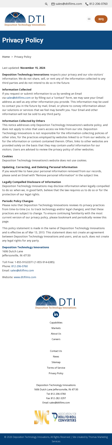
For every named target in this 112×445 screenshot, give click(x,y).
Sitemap (56, 362)
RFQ (101, 19)
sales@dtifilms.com (18, 97)
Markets (56, 328)
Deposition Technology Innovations (25, 247)
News (56, 356)
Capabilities (56, 322)
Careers (56, 339)
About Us (56, 333)
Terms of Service (56, 367)
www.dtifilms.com (25, 277)
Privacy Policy (56, 373)
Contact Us (56, 351)
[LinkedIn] (56, 314)
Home (6, 56)
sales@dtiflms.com (22, 270)
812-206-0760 (19, 266)
